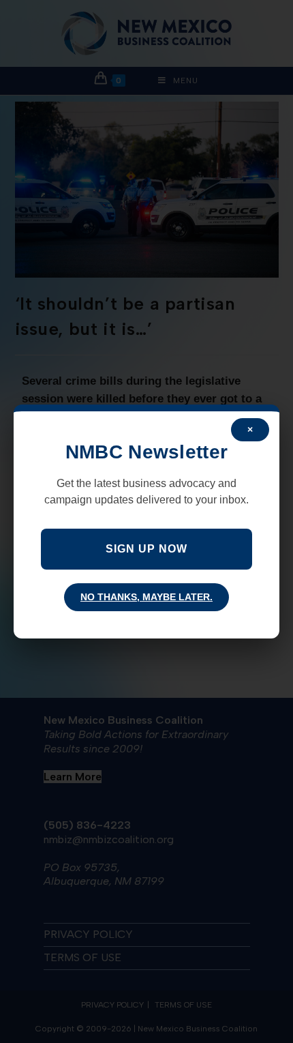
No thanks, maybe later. (146, 596)
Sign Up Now (146, 549)
